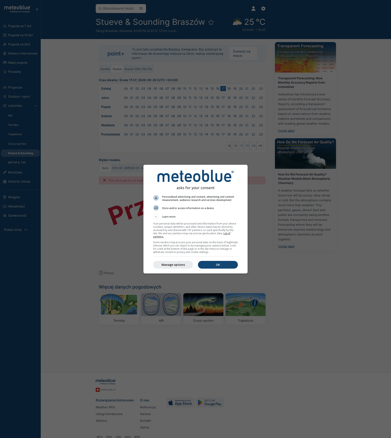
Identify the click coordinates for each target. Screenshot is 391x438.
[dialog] (195, 219)
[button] (195, 217)
